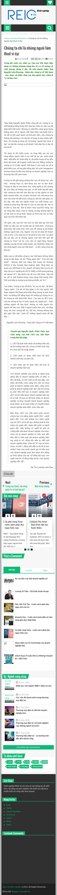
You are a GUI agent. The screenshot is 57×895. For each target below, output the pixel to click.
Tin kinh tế (10, 815)
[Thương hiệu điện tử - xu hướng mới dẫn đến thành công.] (9, 736)
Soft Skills (12, 766)
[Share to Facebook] (14, 508)
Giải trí (9, 818)
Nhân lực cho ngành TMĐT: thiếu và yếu (33, 686)
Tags (45, 570)
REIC (8, 805)
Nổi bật (12, 570)
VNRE (9, 808)
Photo (8, 821)
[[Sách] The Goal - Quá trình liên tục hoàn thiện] (40, 505)
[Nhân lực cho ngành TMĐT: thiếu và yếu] (9, 685)
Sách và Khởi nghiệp (12, 887)
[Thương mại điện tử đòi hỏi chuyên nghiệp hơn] (9, 710)
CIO (27, 762)
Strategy (24, 766)
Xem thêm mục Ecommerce (28, 747)
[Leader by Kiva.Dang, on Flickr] (28, 85)
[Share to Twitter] (18, 508)
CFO (19, 762)
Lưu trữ (28, 570)
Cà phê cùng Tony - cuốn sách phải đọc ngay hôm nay (14, 525)
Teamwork (37, 766)
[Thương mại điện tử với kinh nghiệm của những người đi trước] (9, 723)
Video (8, 825)
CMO (36, 762)
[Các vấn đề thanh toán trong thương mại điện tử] (9, 698)
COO (45, 762)
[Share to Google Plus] (22, 508)
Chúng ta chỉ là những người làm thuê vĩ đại (27, 50)
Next (50, 505)
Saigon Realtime (13, 811)
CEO (10, 762)
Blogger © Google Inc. (21, 891)
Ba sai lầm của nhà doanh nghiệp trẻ (31, 579)
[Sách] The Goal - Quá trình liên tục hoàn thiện (39, 525)
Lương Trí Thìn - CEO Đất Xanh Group (32, 591)
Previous (4, 505)
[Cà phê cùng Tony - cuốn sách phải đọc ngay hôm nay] (14, 505)
